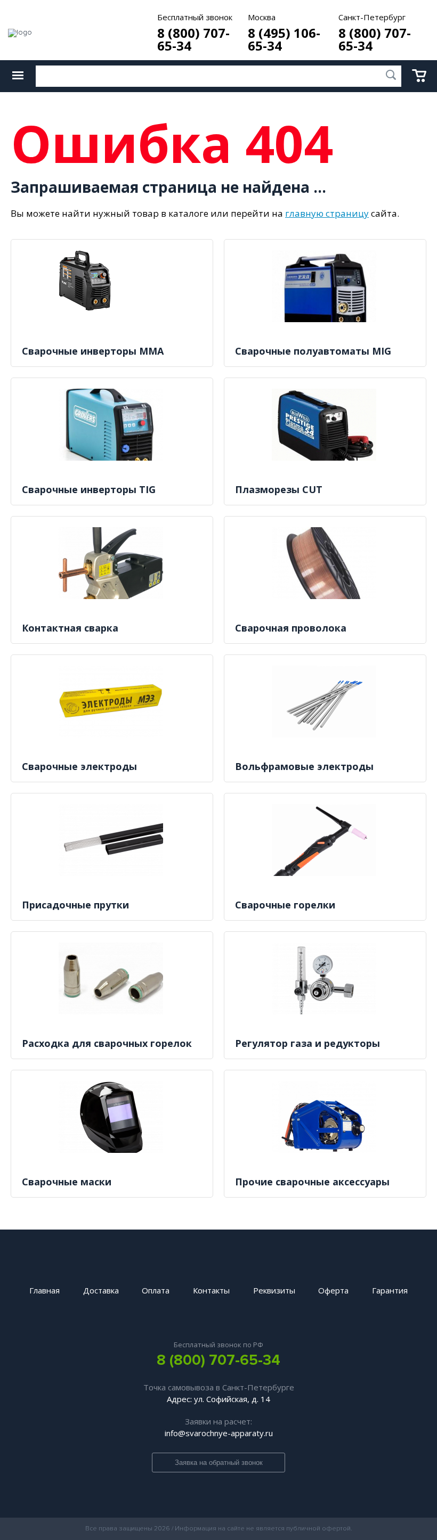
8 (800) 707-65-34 (193, 39)
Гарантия (390, 1290)
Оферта (333, 1290)
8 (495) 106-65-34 (284, 39)
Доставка (101, 1290)
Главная (44, 1290)
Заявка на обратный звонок (219, 1463)
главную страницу (327, 213)
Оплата (155, 1290)
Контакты (211, 1290)
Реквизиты (274, 1290)
